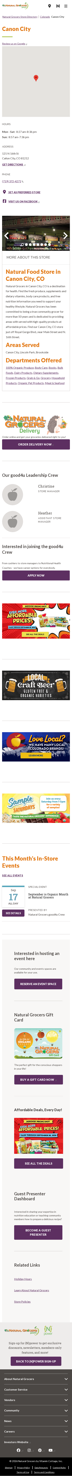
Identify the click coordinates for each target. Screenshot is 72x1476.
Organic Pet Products (31, 383)
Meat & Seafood (54, 383)
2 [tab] (26, 244)
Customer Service (15, 1389)
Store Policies (22, 1301)
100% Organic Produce (20, 367)
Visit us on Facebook (23, 201)
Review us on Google (13, 43)
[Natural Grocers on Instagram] (30, 1450)
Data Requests (41, 1467)
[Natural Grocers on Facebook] (20, 1450)
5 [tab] (38, 244)
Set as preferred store (24, 192)
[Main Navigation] (66, 6)
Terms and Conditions (44, 1472)
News (8, 1421)
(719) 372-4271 (11, 181)
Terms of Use (23, 1472)
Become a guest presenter (38, 1232)
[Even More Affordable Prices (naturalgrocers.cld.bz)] (36, 622)
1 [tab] (22, 244)
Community (11, 1410)
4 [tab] (34, 244)
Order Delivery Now (35, 444)
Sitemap (8, 1467)
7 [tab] (45, 244)
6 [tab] (42, 244)
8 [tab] (49, 244)
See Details (13, 913)
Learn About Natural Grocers (31, 1290)
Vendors (9, 1400)
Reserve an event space (38, 984)
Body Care (41, 367)
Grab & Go (33, 378)
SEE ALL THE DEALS (38, 1163)
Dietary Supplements (45, 372)
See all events (12, 875)
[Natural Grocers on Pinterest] (41, 1450)
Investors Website (16, 1442)
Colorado (45, 16)
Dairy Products (23, 372)
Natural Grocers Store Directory (19, 16)
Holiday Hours (23, 1279)
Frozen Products (16, 378)
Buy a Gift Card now (37, 1079)
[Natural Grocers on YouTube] (52, 1450)
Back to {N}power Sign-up (36, 1361)
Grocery (46, 378)
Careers (9, 1431)
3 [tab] (30, 244)
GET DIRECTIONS (13, 164)
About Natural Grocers (19, 1379)
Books (52, 367)
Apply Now (36, 575)
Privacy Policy (23, 1467)
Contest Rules (59, 1467)
